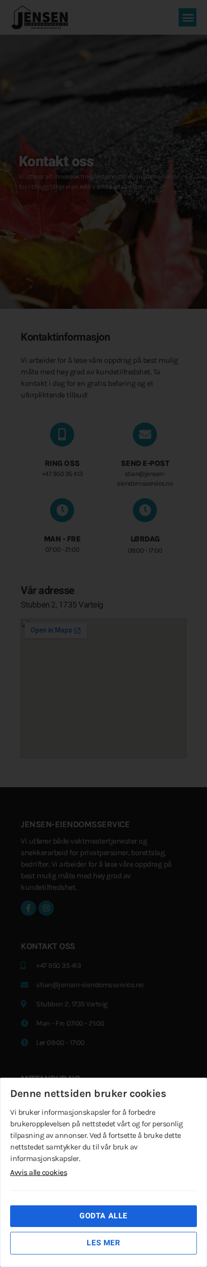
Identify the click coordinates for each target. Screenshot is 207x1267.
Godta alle (103, 1216)
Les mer (103, 1243)
